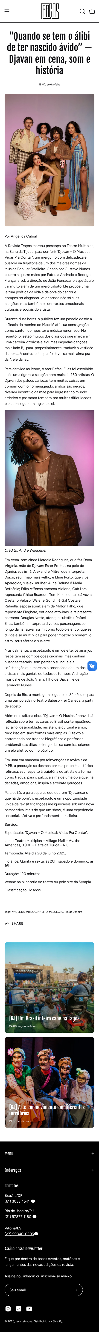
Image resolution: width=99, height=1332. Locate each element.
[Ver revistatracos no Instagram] (8, 1308)
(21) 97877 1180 (18, 1216)
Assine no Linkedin (20, 1276)
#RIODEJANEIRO (37, 911)
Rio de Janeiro (73, 911)
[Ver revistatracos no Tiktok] (18, 1308)
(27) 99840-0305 (19, 1234)
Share (17, 923)
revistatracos (24, 1321)
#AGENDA (18, 911)
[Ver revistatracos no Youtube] (29, 1308)
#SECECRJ (56, 911)
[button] (82, 11)
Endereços (13, 1170)
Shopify (57, 1321)
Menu (9, 1153)
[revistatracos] (49, 11)
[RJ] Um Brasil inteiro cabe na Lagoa (44, 1018)
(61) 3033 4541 (18, 1201)
